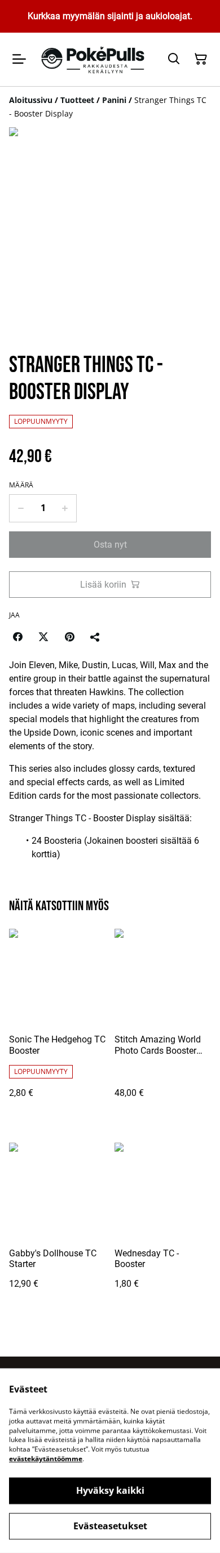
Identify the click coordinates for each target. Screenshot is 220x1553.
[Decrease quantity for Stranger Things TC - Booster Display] (20, 508)
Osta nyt (110, 544)
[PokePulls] (94, 59)
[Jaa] (95, 636)
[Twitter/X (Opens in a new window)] (43, 636)
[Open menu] (19, 59)
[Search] (173, 59)
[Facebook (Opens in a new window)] (17, 636)
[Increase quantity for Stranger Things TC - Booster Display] (65, 508)
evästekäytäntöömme (45, 1459)
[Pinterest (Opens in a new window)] (69, 636)
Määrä (21, 485)
